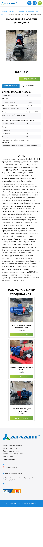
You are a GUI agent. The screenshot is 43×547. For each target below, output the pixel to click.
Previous (4, 46)
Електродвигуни (9, 459)
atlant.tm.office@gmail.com (13, 473)
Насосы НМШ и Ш (9, 12)
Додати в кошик (30, 79)
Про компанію (8, 457)
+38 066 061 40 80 (11, 467)
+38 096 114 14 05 (11, 465)
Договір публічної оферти (12, 446)
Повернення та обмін (11, 451)
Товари (21, 12)
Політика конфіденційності (13, 454)
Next (39, 46)
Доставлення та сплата (11, 448)
